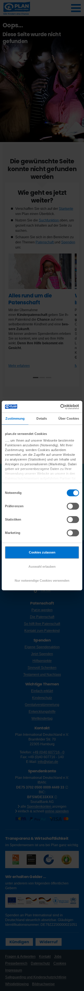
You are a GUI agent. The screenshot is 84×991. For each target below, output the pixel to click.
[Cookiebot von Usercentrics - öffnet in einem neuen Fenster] (60, 407)
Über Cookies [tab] (68, 418)
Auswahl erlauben (42, 566)
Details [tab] (41, 418)
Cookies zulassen (42, 552)
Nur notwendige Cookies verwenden (42, 580)
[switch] (73, 506)
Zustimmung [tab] (15, 418)
